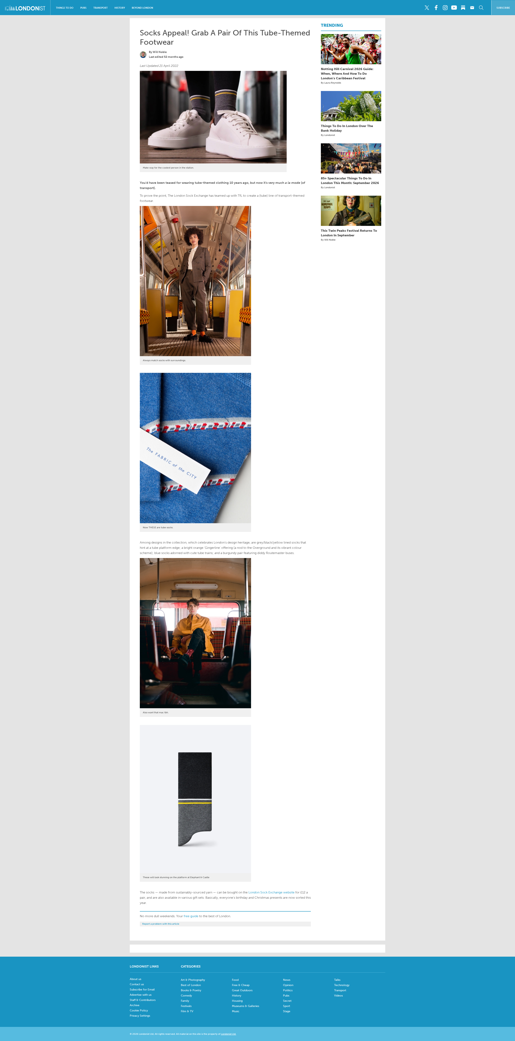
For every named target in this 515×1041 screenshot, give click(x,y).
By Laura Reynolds (331, 83)
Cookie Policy (139, 1010)
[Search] (481, 8)
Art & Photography (193, 980)
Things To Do (64, 8)
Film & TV (187, 1011)
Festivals (186, 1006)
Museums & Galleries (245, 1006)
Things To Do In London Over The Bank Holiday (347, 128)
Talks (337, 980)
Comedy (186, 995)
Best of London (191, 985)
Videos (338, 995)
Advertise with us (140, 995)
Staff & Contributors (143, 1000)
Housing (237, 1001)
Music (235, 1011)
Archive (134, 1005)
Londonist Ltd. (228, 1034)
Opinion (288, 985)
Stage (286, 1011)
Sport (286, 1006)
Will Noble (160, 52)
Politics (288, 990)
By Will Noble (328, 240)
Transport (100, 8)
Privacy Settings (140, 1015)
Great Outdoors (242, 990)
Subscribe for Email (142, 989)
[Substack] (463, 8)
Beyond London (142, 8)
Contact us (137, 984)
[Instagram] (445, 8)
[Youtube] (454, 8)
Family (185, 1001)
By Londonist (328, 135)
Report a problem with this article (160, 924)
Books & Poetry (191, 990)
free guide (191, 916)
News (286, 980)
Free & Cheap (240, 985)
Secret (287, 1001)
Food (235, 980)
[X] (427, 8)
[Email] (472, 8)
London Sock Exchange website (271, 892)
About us (135, 979)
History (119, 8)
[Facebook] (436, 8)
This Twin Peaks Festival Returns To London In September (349, 233)
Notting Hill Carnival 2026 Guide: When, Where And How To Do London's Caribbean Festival (347, 73)
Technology (341, 985)
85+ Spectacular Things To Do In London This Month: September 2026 (350, 180)
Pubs (83, 8)
